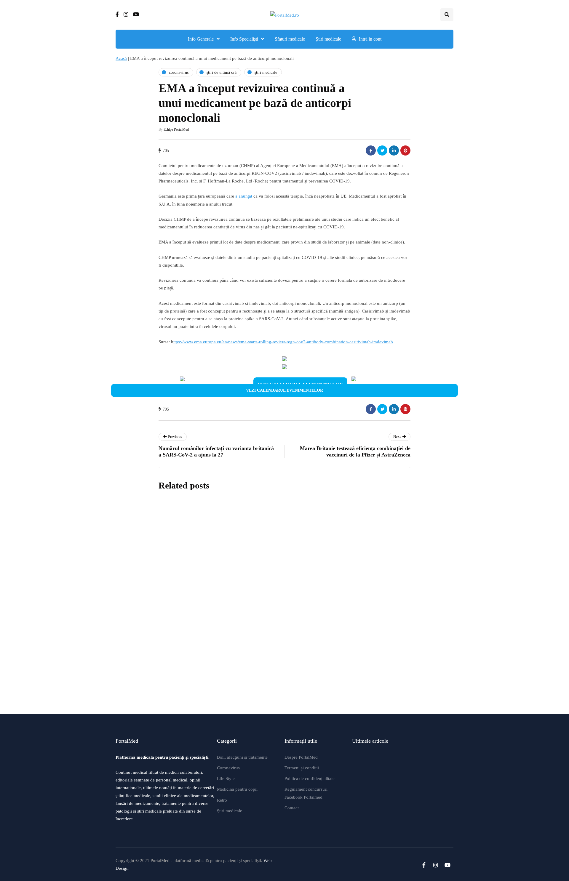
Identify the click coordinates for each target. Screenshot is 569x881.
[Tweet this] (382, 150)
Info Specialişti (244, 38)
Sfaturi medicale (290, 38)
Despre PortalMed (301, 757)
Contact (291, 807)
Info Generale (201, 38)
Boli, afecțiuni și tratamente (242, 757)
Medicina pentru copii (237, 789)
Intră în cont (370, 38)
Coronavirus (228, 767)
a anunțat (243, 196)
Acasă (121, 58)
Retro (222, 800)
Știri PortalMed (248, 572)
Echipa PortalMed (176, 129)
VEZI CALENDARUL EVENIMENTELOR (284, 390)
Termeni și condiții (301, 767)
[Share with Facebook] (371, 150)
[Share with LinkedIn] (394, 150)
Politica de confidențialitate (309, 778)
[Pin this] (405, 150)
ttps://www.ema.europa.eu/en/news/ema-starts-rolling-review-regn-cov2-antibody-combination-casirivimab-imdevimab (283, 341)
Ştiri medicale (328, 38)
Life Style (226, 778)
